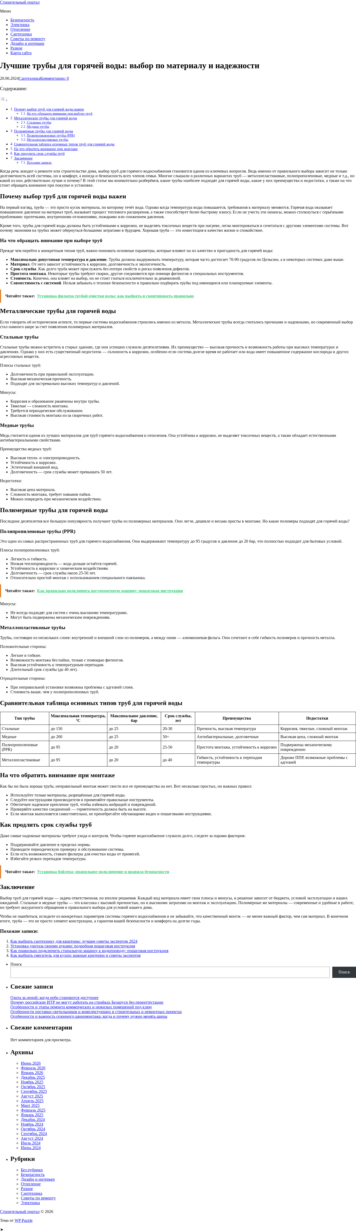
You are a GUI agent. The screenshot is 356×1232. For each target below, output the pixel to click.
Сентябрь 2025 (34, 1091)
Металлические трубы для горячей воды (45, 118)
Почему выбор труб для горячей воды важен (49, 109)
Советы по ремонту (27, 38)
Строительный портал (20, 2)
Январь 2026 (32, 1072)
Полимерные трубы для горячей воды (43, 131)
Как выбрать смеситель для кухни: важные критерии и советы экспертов (75, 955)
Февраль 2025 (33, 1110)
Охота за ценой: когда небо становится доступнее (54, 997)
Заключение (23, 158)
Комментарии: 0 (54, 78)
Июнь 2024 (31, 1147)
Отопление (20, 29)
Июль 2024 (30, 1143)
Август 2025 (32, 1096)
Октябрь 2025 (33, 1086)
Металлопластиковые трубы (47, 140)
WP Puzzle (24, 1220)
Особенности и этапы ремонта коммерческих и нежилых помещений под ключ (81, 1007)
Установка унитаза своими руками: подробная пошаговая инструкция (72, 946)
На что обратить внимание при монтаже (46, 149)
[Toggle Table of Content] (4, 100)
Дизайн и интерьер (27, 43)
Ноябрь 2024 (32, 1124)
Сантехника (21, 34)
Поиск (16, 964)
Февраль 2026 (33, 1068)
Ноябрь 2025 (32, 1082)
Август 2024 (32, 1138)
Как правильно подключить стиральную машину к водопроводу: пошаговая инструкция (89, 950)
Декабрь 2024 (33, 1119)
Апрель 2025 (32, 1101)
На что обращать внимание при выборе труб (60, 113)
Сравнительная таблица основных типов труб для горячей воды (64, 144)
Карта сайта (21, 53)
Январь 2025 (32, 1115)
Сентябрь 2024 (34, 1133)
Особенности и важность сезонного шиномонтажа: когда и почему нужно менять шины (88, 1016)
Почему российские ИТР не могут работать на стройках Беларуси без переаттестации (86, 1002)
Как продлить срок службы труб (39, 153)
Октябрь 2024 (33, 1129)
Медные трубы (38, 126)
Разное (16, 48)
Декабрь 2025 (33, 1077)
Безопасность (22, 20)
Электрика (19, 24)
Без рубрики (32, 1170)
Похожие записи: (39, 162)
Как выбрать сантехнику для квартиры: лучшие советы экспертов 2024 (73, 941)
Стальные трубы (39, 122)
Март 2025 (30, 1105)
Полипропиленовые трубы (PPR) (51, 135)
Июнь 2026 (31, 1063)
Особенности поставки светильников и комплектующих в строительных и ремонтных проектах (96, 1011)
